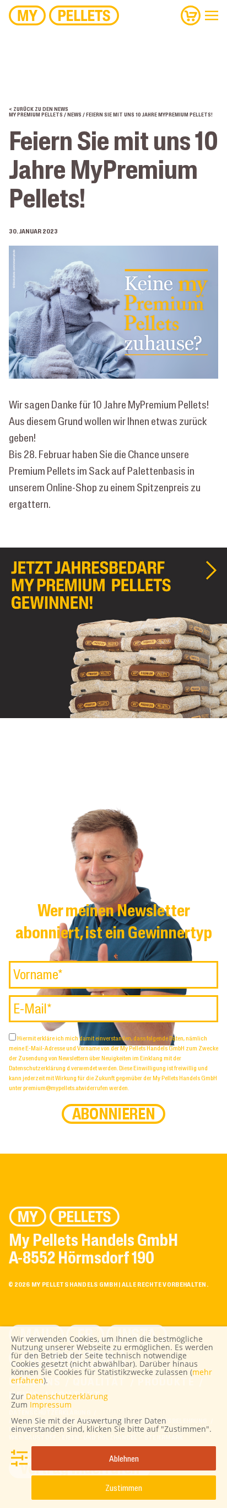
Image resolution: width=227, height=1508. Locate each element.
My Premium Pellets (36, 114)
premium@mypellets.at (51, 1087)
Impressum (51, 1404)
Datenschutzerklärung (38, 1067)
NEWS (74, 114)
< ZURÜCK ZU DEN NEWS (38, 109)
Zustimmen (123, 1488)
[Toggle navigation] (211, 15)
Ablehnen (124, 1458)
